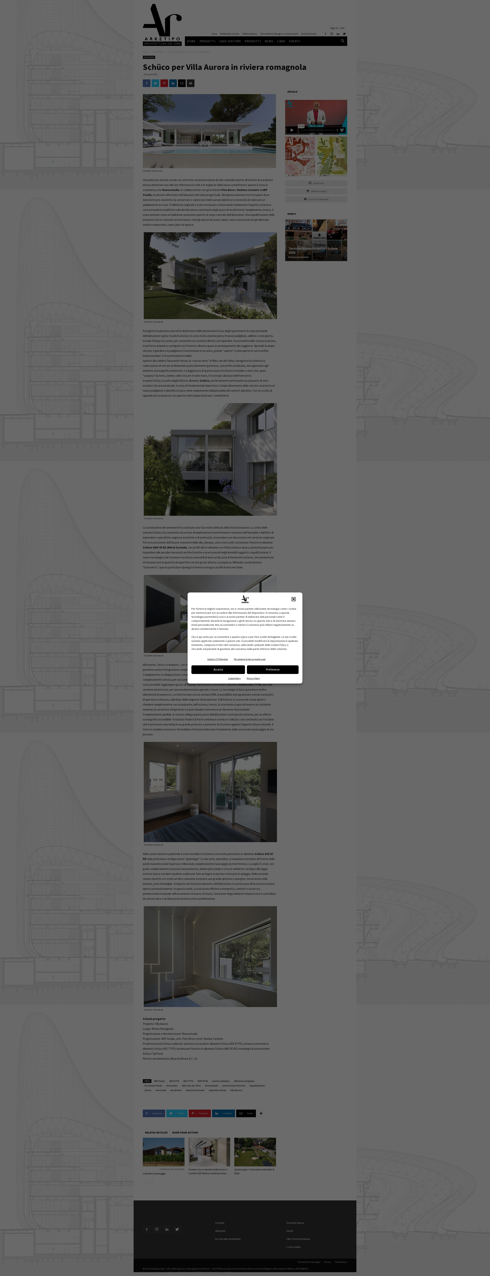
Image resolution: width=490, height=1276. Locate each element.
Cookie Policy (234, 678)
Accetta (218, 669)
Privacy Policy (253, 678)
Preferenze (273, 669)
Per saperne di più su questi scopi (249, 659)
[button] (294, 599)
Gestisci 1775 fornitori (217, 659)
